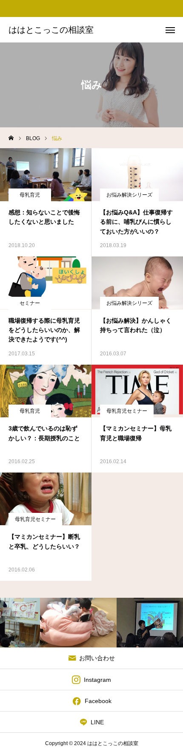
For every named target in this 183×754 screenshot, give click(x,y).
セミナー (30, 303)
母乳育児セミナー (126, 411)
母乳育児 (30, 195)
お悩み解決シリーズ (129, 195)
